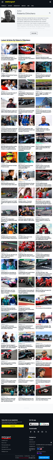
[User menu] (50, 2)
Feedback (31, 439)
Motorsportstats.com (6, 449)
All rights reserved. (33, 457)
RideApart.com (5, 451)
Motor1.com (4, 442)
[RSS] (50, 13)
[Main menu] (2, 2)
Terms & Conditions (19, 455)
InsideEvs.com (5, 440)
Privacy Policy (34, 455)
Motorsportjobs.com (6, 444)
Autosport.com (5, 447)
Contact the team (33, 444)
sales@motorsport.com (34, 446)
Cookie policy (27, 455)
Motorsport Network (24, 457)
